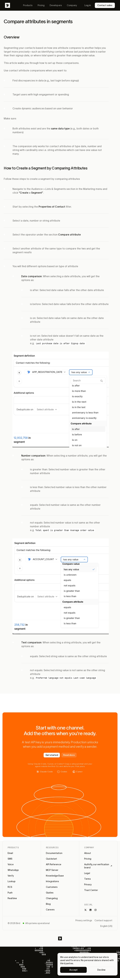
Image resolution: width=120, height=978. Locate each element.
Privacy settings (83, 920)
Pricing (41, 5)
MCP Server (52, 870)
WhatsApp (13, 870)
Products (28, 5)
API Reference (53, 864)
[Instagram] (95, 910)
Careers (50, 909)
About (87, 853)
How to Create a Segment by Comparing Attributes (45, 168)
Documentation (54, 853)
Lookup (11, 881)
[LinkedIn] (90, 910)
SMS (10, 859)
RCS (10, 887)
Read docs (69, 755)
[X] (85, 910)
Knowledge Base (55, 875)
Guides (49, 892)
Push (10, 892)
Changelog (52, 898)
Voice (11, 864)
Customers (52, 887)
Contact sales (104, 5)
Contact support (103, 920)
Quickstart (51, 859)
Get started (51, 755)
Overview (11, 37)
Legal (87, 873)
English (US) (106, 926)
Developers (56, 5)
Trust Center (91, 890)
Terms (87, 879)
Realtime (12, 898)
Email (10, 853)
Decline (101, 970)
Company (72, 5)
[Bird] (7, 5)
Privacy (88, 884)
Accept (73, 970)
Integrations (52, 881)
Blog (48, 904)
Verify (11, 875)
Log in (88, 5)
